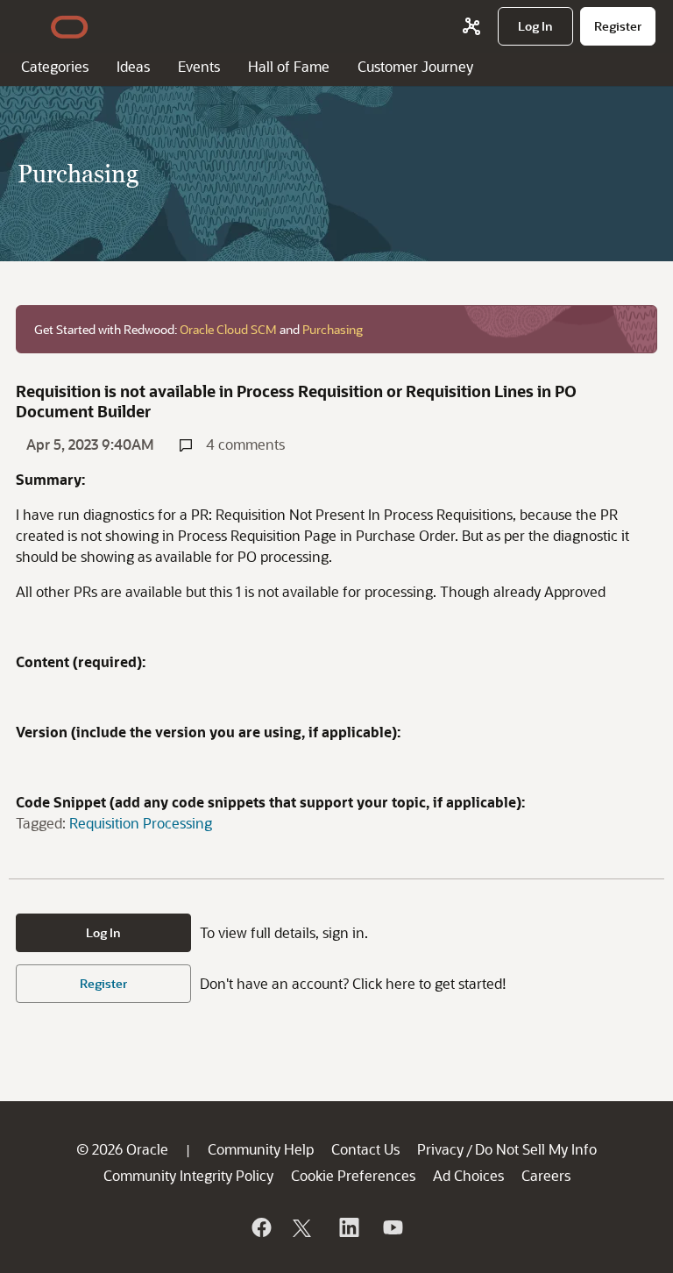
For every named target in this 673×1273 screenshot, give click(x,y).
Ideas (133, 66)
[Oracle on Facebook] (260, 1227)
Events (199, 66)
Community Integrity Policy (188, 1175)
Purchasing (332, 329)
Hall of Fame (288, 66)
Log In (103, 932)
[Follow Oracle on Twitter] (304, 1227)
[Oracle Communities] (471, 26)
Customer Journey (415, 66)
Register (103, 983)
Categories (55, 66)
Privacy (440, 1149)
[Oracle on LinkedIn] (347, 1227)
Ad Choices (468, 1175)
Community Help (261, 1149)
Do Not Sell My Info (536, 1149)
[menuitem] (535, 26)
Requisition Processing (140, 823)
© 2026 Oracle (122, 1149)
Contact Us (365, 1149)
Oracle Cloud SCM (228, 329)
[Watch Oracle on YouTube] (391, 1227)
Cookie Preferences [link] (353, 1175)
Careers (545, 1175)
